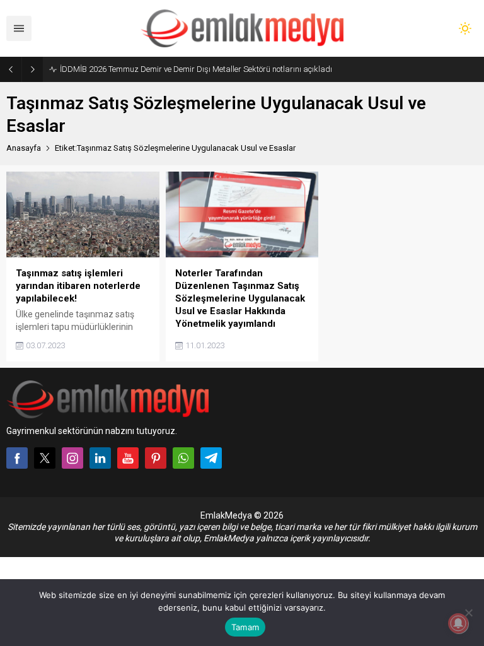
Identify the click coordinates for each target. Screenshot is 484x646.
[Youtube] (128, 458)
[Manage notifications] (458, 623)
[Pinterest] (155, 458)
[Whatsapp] (183, 458)
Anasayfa (23, 148)
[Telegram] (211, 458)
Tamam (245, 627)
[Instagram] (72, 458)
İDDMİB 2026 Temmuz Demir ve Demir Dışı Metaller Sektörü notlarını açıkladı (196, 69)
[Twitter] (44, 458)
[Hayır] (468, 612)
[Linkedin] (100, 458)
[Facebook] (17, 458)
